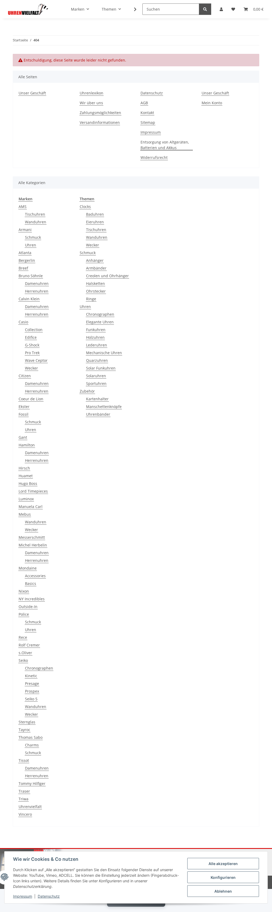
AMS (23, 206)
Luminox (26, 498)
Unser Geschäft (32, 92)
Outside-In (28, 606)
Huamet (26, 475)
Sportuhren (96, 383)
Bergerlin (27, 260)
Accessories (35, 575)
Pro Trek (32, 352)
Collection (33, 329)
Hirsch (24, 468)
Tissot (24, 760)
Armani (25, 229)
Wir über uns (91, 102)
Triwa (23, 798)
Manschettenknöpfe (104, 406)
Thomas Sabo (30, 737)
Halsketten (95, 283)
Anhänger (95, 260)
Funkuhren (95, 329)
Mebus (25, 514)
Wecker (31, 368)
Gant (23, 437)
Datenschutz (49, 896)
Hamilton (27, 445)
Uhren (30, 244)
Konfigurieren (223, 877)
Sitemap (148, 122)
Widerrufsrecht (154, 157)
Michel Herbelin (33, 545)
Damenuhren (37, 283)
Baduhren (95, 214)
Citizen (25, 375)
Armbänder (96, 268)
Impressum (22, 896)
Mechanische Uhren (104, 352)
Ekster (24, 406)
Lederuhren (96, 345)
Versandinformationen (100, 122)
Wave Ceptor (36, 360)
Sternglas (27, 721)
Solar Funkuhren (101, 368)
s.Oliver (25, 652)
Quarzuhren (97, 360)
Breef (23, 268)
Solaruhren (96, 375)
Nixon (24, 591)
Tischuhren (35, 214)
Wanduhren (35, 221)
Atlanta (25, 252)
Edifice (31, 337)
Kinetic (31, 675)
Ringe (91, 298)
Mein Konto (212, 102)
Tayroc (24, 729)
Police (24, 614)
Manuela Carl (30, 506)
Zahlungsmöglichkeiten (100, 112)
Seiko (23, 660)
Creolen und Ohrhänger (107, 275)
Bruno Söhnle (31, 275)
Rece (23, 637)
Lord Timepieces (33, 491)
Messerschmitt (32, 537)
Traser (24, 791)
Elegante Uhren (100, 321)
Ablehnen (223, 891)
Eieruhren (95, 221)
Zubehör (87, 391)
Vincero (25, 814)
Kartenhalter (97, 398)
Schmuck (33, 237)
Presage (32, 683)
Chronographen (39, 668)
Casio (23, 321)
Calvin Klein (29, 298)
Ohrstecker (96, 291)
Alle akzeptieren (223, 863)
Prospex (32, 691)
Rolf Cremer (29, 645)
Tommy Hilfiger (32, 783)
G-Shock (32, 345)
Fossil (23, 414)
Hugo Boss (28, 483)
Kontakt (147, 112)
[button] (221, 9)
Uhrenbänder (98, 414)
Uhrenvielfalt (30, 806)
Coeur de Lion (31, 398)
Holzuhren (95, 337)
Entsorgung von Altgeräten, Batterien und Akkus (165, 145)
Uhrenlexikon (91, 92)
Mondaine (28, 568)
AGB (144, 102)
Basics (30, 583)
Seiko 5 (31, 698)
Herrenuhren (36, 291)
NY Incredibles (32, 598)
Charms (32, 745)
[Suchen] (205, 9)
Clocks (85, 206)
